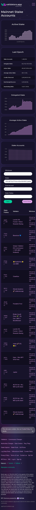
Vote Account (9, 185)
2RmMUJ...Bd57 (5, 303)
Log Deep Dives (5, 451)
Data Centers (19, 443)
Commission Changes (15, 439)
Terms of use (15, 455)
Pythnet (18, 463)
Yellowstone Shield (17, 451)
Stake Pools (14, 447)
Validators (4, 439)
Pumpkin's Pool (17, 304)
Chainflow (16, 276)
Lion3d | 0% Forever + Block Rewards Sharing (18, 222)
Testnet (10, 463)
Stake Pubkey (9, 193)
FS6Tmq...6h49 (5, 413)
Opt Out (30, 455)
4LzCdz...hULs (5, 331)
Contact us (23, 455)
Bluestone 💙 (17, 235)
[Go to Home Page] (11, 4)
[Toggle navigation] (33, 4)
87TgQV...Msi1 (5, 263)
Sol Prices (23, 447)
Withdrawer (8, 170)
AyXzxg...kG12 (5, 385)
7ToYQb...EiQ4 (5, 235)
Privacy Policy (5, 455)
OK (33, 431)
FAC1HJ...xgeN (5, 290)
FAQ (9, 459)
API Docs (4, 459)
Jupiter (15, 372)
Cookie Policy (26, 429)
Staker (7, 178)
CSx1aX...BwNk (5, 249)
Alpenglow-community (8, 467)
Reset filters (27, 201)
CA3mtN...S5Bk (5, 344)
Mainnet (3, 463)
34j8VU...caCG (5, 372)
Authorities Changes (7, 443)
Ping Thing (27, 443)
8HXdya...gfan (5, 399)
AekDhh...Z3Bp (5, 221)
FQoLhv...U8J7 (5, 276)
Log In (14, 459)
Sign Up (19, 459)
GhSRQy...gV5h (5, 317)
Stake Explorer (5, 447)
